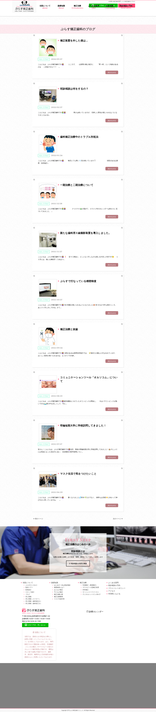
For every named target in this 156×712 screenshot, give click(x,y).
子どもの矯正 (58, 592)
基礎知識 (61, 7)
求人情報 (28, 597)
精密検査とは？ (59, 587)
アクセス (111, 591)
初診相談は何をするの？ (74, 88)
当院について (45, 7)
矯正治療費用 (58, 597)
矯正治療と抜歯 (69, 329)
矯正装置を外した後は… (74, 40)
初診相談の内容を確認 (78, 563)
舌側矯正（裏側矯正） (90, 585)
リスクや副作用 (59, 599)
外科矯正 (86, 590)
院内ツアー (29, 587)
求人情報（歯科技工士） (33, 603)
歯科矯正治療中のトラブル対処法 (79, 136)
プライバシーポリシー (116, 588)
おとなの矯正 (58, 590)
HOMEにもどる (114, 594)
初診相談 (110, 7)
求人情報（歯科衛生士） (33, 601)
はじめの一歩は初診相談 (62, 585)
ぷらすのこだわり (31, 585)
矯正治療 (77, 7)
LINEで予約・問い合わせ (37, 625)
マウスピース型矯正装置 (91, 587)
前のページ (39, 519)
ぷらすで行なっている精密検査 (78, 281)
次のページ (117, 519)
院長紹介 (28, 590)
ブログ (27, 594)
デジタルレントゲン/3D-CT (91, 594)
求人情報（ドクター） (32, 599)
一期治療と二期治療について (76, 184)
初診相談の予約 (126, 7)
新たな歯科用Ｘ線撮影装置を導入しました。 (85, 233)
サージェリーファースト (91, 592)
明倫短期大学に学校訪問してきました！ (83, 425)
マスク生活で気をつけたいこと (78, 473)
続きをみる (112, 72)
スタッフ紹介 (29, 592)
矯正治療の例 (58, 594)
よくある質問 (93, 7)
